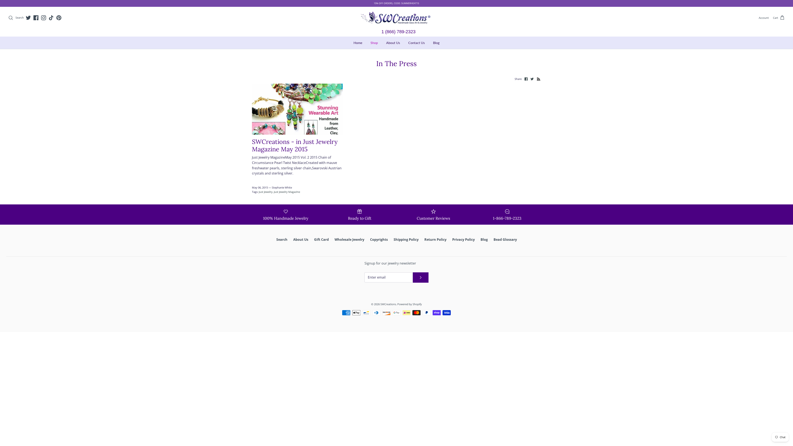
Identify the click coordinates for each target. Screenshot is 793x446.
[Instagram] (43, 17)
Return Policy (435, 239)
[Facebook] (35, 17)
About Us (393, 43)
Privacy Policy (463, 239)
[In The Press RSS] (538, 79)
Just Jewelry (266, 192)
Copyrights (379, 239)
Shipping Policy (406, 239)
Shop (374, 43)
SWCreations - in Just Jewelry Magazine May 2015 (295, 145)
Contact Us (416, 43)
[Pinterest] (58, 17)
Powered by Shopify (409, 304)
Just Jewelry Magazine (287, 192)
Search (281, 239)
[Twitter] (28, 17)
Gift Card (321, 239)
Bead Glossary (505, 239)
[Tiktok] (51, 17)
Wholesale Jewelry (349, 239)
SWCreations (388, 304)
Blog (436, 43)
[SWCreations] (396, 18)
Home (358, 43)
